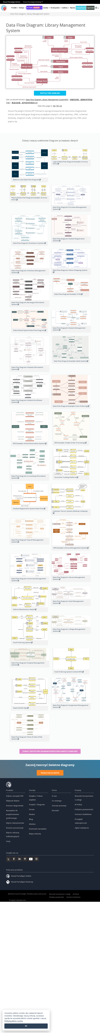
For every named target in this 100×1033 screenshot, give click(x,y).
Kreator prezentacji (14, 828)
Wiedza (32, 824)
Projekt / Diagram (37, 804)
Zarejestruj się (81, 8)
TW (57, 106)
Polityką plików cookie (13, 1021)
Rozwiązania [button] (55, 8)
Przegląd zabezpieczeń (17, 900)
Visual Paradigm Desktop (32, 2)
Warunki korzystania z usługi (59, 894)
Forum (32, 809)
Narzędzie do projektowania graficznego (12, 814)
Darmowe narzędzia (37, 829)
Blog (31, 819)
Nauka (32, 814)
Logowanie (90, 8)
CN (60, 106)
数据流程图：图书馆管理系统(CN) (25, 103)
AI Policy (78, 804)
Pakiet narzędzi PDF (14, 796)
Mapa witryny (35, 834)
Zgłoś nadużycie (82, 828)
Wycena (72, 8)
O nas (54, 796)
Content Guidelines (83, 814)
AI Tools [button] (33, 7)
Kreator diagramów (14, 805)
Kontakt (55, 810)
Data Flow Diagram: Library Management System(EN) (47, 99)
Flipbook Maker (13, 801)
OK (26, 1026)
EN (54, 106)
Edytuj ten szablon (50, 93)
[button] (22, 8)
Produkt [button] (14, 8)
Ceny (8, 841)
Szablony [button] (64, 8)
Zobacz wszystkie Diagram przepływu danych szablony (50, 751)
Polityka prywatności (84, 809)
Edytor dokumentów (15, 823)
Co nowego (57, 801)
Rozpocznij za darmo (50, 773)
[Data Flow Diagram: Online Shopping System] (71, 273)
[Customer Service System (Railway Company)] (71, 514)
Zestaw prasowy (59, 805)
